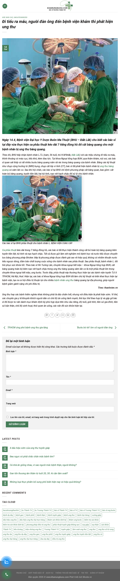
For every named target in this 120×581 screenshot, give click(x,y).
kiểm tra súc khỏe (91, 520)
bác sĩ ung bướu (108, 510)
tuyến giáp (65, 529)
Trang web (11, 403)
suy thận (95, 525)
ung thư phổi (47, 534)
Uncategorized (20, 17)
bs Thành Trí (27, 510)
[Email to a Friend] (62, 315)
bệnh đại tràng (83, 515)
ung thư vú (98, 534)
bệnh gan (19, 515)
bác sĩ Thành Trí (60, 510)
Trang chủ (21, 573)
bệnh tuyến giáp (54, 515)
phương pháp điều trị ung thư (38, 525)
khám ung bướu (75, 520)
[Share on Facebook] (52, 315)
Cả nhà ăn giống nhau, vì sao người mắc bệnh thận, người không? (43, 465)
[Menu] (4, 6)
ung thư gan (34, 534)
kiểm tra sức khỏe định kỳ (13, 525)
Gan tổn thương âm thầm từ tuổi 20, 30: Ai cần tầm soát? (39, 473)
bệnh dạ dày (8, 515)
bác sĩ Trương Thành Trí (90, 510)
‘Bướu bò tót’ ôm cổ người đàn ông (95, 327)
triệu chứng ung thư (33, 529)
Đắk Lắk (75, 155)
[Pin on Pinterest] (68, 315)
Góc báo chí (7, 17)
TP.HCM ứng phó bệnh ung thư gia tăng (27, 327)
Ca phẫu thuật (9, 250)
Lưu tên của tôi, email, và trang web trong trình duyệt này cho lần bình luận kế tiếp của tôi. (52, 417)
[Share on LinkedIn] (73, 315)
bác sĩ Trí (73, 510)
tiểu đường (18, 529)
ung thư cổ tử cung (106, 529)
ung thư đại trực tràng (29, 539)
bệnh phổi (30, 515)
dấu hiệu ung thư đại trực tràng (32, 520)
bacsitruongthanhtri (11, 510)
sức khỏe (105, 525)
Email (9, 390)
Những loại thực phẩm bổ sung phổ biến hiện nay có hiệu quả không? (45, 482)
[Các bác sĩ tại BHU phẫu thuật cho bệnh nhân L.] (42, 208)
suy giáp (85, 525)
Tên (8, 377)
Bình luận (11, 351)
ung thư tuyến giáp (62, 534)
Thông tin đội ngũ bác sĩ (67, 573)
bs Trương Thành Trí (43, 510)
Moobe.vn (87, 577)
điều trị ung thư (58, 539)
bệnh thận (41, 515)
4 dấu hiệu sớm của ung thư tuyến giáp (30, 448)
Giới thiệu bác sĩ (36, 573)
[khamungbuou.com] (60, 6)
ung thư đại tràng (10, 539)
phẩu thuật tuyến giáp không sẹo (66, 525)
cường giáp (96, 515)
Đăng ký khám (97, 573)
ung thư (92, 529)
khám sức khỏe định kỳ (57, 520)
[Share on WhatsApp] (46, 315)
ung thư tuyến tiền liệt (82, 534)
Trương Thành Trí (51, 529)
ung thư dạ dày (21, 534)
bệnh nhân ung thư (64, 280)
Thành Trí (7, 529)
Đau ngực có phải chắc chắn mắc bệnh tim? (32, 456)
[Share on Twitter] (57, 315)
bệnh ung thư (69, 515)
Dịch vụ (49, 573)
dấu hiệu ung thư (10, 520)
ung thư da (7, 534)
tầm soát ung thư (79, 529)
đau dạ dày (44, 539)
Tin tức (84, 573)
